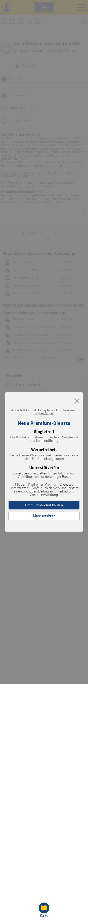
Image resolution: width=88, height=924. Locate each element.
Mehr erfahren (44, 516)
